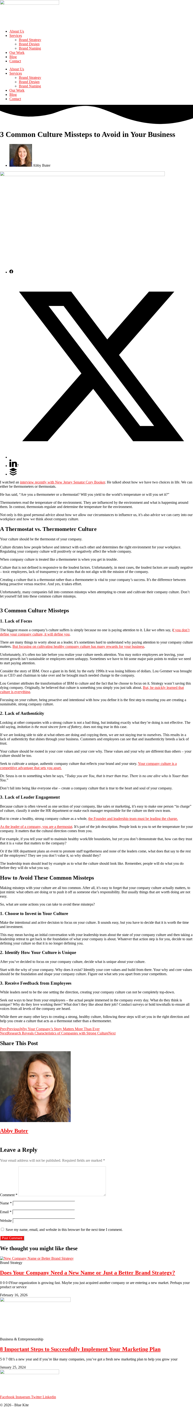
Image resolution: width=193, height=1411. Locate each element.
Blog (13, 57)
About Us (16, 31)
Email (6, 1212)
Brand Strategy (30, 40)
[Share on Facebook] (11, 272)
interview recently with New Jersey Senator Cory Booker (62, 482)
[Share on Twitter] (101, 457)
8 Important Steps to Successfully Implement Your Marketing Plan (80, 1349)
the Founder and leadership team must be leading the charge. (133, 819)
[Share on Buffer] (13, 474)
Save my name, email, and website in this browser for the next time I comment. (64, 1230)
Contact (15, 61)
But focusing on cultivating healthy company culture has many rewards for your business (78, 646)
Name (6, 1203)
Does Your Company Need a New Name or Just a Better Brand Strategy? (87, 1273)
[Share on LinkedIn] (13, 466)
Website (6, 1221)
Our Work (16, 53)
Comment (8, 1195)
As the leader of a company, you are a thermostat (36, 827)
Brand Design (29, 44)
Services (15, 36)
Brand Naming (30, 48)
